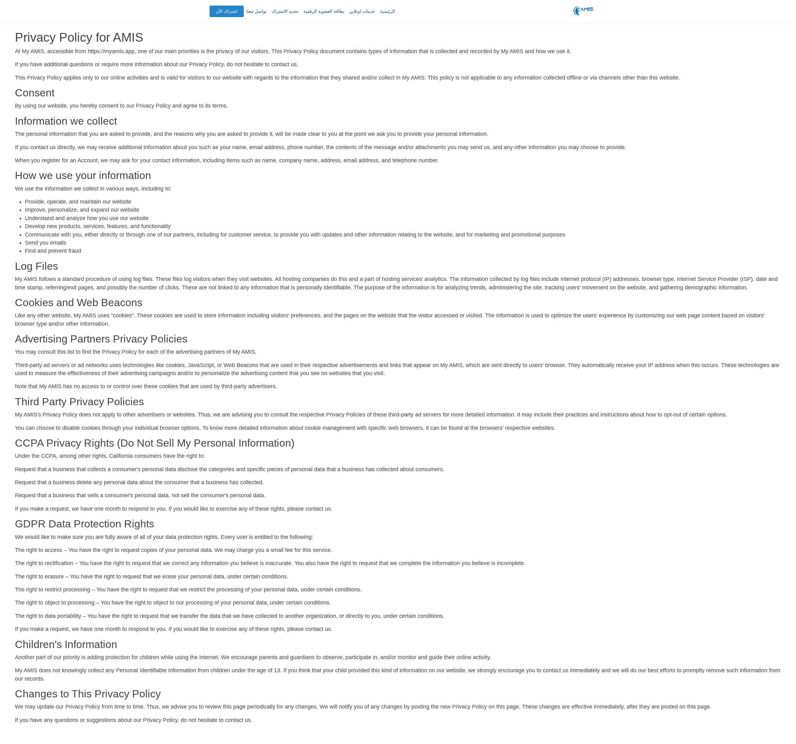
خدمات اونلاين (362, 11)
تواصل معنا (256, 11)
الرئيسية (387, 11)
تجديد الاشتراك (284, 11)
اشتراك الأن (227, 11)
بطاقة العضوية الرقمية (323, 11)
